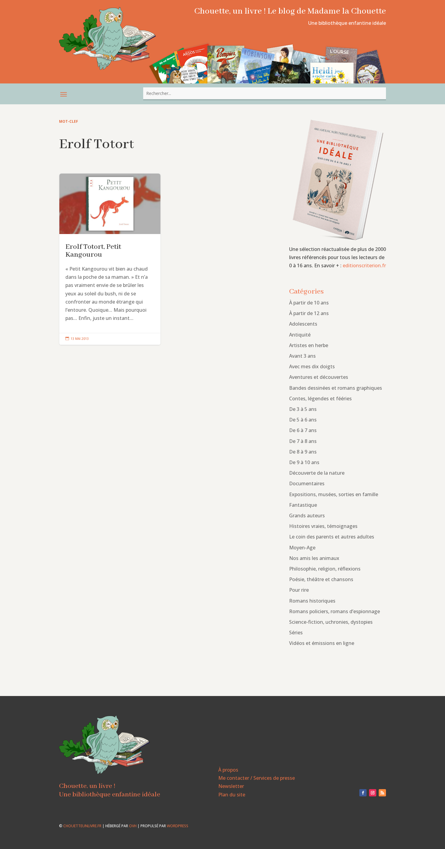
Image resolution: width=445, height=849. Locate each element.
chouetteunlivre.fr (82, 825)
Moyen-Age (302, 547)
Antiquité (300, 334)
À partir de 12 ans (309, 313)
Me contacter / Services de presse (256, 778)
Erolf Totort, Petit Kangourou (109, 259)
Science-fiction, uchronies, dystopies (331, 622)
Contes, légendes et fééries (320, 398)
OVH (133, 825)
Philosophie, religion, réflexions (325, 568)
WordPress (177, 825)
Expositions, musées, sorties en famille (333, 494)
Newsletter (231, 786)
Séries (296, 632)
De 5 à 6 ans (303, 419)
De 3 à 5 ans (303, 409)
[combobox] (264, 93)
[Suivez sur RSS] (382, 792)
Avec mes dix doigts (312, 366)
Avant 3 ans (302, 356)
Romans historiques (312, 600)
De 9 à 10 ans (304, 462)
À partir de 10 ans (309, 302)
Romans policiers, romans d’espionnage (334, 611)
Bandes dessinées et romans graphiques (335, 388)
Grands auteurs (307, 515)
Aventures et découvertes (318, 377)
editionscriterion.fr (364, 265)
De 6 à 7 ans (303, 430)
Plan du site (231, 794)
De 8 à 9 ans (303, 451)
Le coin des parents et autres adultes (331, 536)
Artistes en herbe (308, 345)
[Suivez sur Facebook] (363, 792)
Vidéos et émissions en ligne (321, 643)
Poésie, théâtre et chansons (321, 579)
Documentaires (307, 483)
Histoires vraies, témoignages (323, 526)
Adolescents (303, 323)
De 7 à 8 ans (303, 441)
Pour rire (299, 590)
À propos (228, 769)
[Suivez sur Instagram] (372, 792)
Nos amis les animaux (314, 558)
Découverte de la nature (316, 473)
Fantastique (303, 505)
